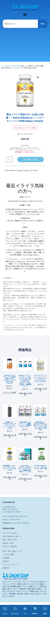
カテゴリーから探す (10, 533)
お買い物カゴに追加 (30, 159)
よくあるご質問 (8, 554)
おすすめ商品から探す (11, 536)
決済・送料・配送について (12, 551)
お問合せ (6, 561)
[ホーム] (25, 608)
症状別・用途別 (10, 66)
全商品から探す (8, 543)
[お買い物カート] (35, 608)
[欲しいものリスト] (15, 608)
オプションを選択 (9, 392)
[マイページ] (5, 608)
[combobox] (20, 24)
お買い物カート (35, 613)
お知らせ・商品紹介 (10, 546)
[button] (25, 14)
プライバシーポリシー (11, 564)
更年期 (18, 66)
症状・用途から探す (10, 540)
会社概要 (6, 558)
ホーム (3, 66)
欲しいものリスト (15, 613)
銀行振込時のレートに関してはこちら (25, 152)
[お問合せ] (45, 608)
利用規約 (6, 568)
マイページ (5, 613)
